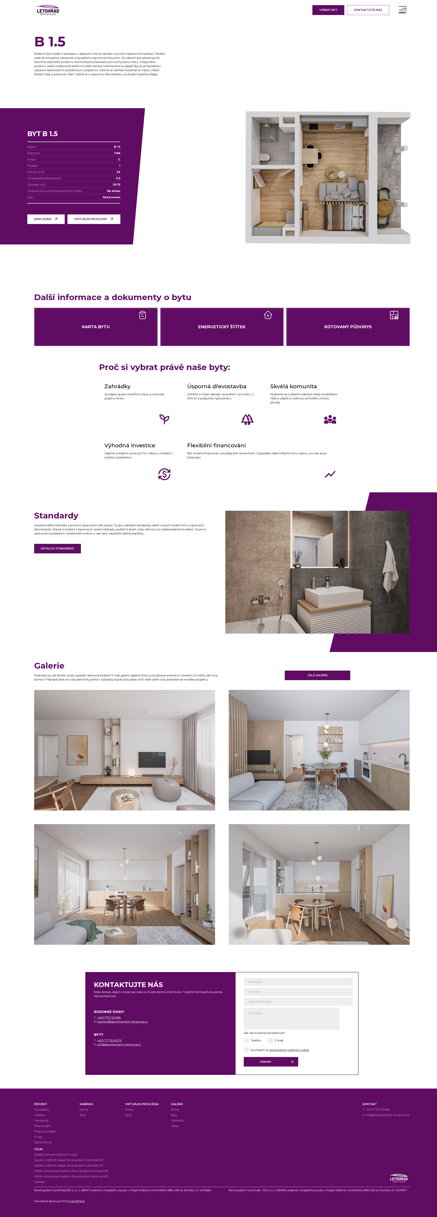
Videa (175, 1126)
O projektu (41, 1109)
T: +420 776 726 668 (376, 1109)
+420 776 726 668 (109, 1017)
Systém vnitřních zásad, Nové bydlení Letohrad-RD (68, 1165)
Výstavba (177, 1120)
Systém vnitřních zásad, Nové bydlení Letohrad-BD (68, 1160)
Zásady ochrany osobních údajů (55, 1154)
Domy (84, 1109)
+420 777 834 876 (109, 1040)
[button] (403, 10)
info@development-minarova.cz (119, 1044)
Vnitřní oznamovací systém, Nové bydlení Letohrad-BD (71, 1171)
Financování (42, 1126)
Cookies (39, 1182)
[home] (47, 10)
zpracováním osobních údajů (289, 1050)
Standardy (41, 1120)
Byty (83, 1115)
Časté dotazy (43, 1142)
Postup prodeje (45, 1131)
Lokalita (39, 1115)
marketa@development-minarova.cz (122, 1021)
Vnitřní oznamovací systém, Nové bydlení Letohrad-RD (71, 1176)
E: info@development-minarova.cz (386, 1115)
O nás (38, 1137)
